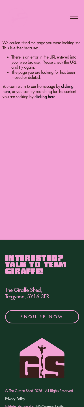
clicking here (44, 96)
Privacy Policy (15, 398)
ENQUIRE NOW (42, 316)
